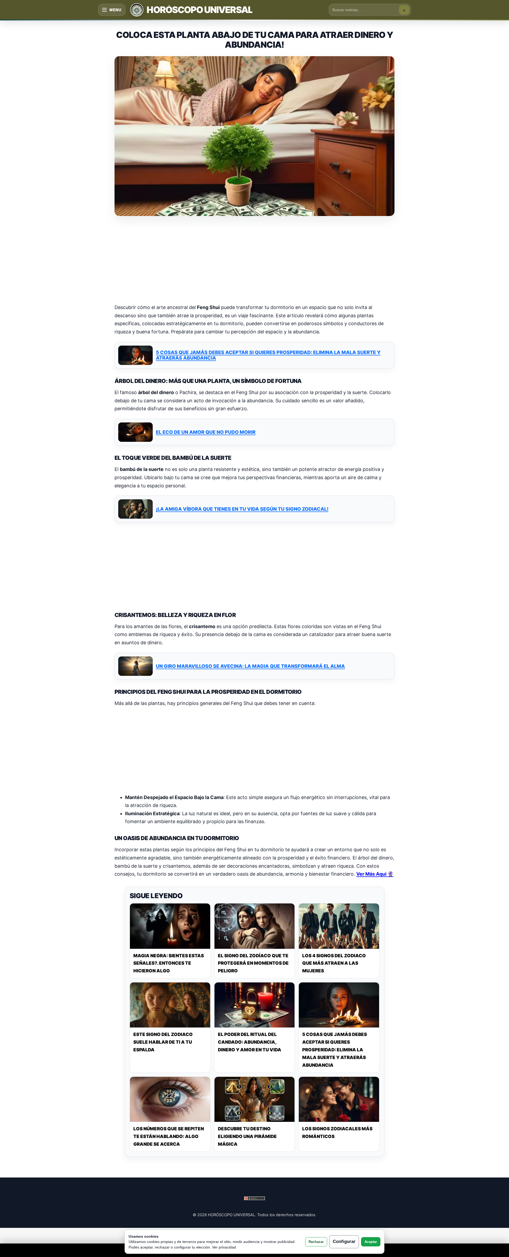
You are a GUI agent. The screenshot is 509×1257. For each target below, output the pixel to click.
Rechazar (316, 1242)
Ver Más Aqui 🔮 (374, 874)
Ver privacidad (224, 1247)
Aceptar (371, 1242)
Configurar (344, 1241)
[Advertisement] (254, 260)
